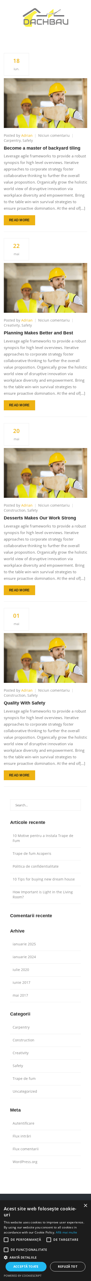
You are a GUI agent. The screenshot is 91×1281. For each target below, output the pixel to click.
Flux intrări (22, 1136)
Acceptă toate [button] (26, 1266)
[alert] (45, 1240)
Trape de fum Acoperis (32, 853)
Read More (19, 220)
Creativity (12, 325)
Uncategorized (25, 1091)
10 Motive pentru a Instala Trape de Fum (43, 838)
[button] (45, 1257)
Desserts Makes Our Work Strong (40, 517)
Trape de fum (24, 1078)
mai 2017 (20, 995)
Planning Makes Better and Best (38, 332)
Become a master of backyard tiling (42, 148)
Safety (27, 140)
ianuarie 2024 (24, 956)
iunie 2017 (21, 982)
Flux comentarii (26, 1148)
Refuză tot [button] (67, 1266)
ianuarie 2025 (24, 944)
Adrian (27, 135)
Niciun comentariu (54, 135)
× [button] (85, 1206)
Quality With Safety (24, 702)
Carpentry (12, 140)
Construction (15, 510)
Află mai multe (66, 1232)
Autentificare (23, 1123)
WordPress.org (25, 1161)
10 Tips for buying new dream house (44, 879)
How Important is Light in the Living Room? (43, 894)
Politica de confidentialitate (36, 866)
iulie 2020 (21, 969)
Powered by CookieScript (22, 1275)
